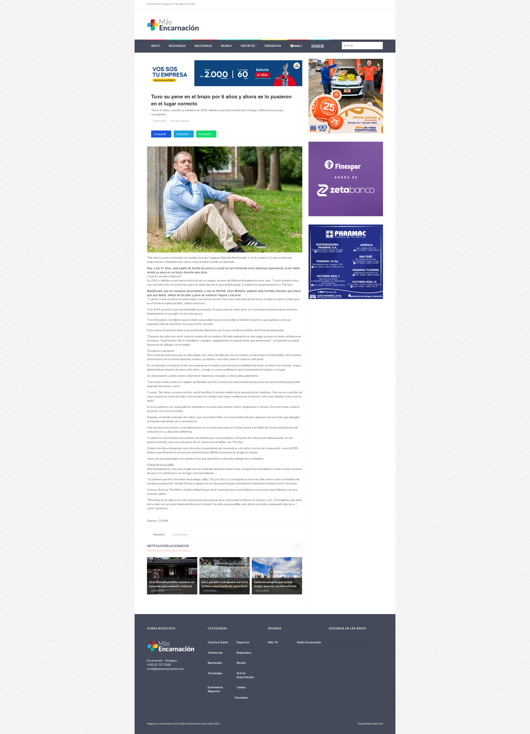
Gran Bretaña (180, 534)
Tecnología (215, 673)
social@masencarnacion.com (165, 668)
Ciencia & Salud (218, 642)
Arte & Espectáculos (245, 675)
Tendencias (272, 45)
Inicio (155, 45)
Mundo (226, 45)
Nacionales (203, 45)
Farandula (241, 697)
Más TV (273, 642)
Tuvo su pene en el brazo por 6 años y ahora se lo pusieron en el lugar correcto (221, 100)
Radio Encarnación (309, 642)
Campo (241, 687)
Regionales (177, 45)
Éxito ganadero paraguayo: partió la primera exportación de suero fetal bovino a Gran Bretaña (172, 586)
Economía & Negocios (215, 689)
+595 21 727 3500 (159, 664)
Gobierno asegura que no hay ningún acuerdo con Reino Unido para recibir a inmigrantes (222, 586)
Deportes (248, 45)
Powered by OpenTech (370, 723)
